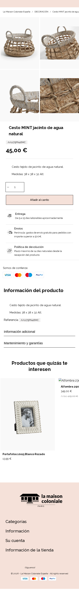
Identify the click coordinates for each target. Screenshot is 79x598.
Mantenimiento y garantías (23, 343)
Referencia (11, 320)
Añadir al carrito (39, 199)
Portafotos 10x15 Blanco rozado (24, 454)
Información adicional (19, 332)
